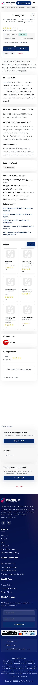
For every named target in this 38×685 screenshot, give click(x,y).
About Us (4, 535)
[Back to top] (3, 663)
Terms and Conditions (9, 588)
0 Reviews (5, 42)
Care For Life (7, 189)
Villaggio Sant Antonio (11, 186)
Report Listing (19, 486)
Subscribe (19, 625)
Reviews (6, 53)
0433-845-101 (11, 645)
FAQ (2, 542)
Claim (10, 49)
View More (30, 244)
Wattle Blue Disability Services (14, 192)
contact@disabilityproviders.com (18, 649)
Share (13, 53)
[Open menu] (34, 3)
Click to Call (19, 441)
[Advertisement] (19, 402)
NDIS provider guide (8, 571)
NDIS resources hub (8, 564)
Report (21, 53)
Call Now (23, 49)
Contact (4, 539)
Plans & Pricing (6, 592)
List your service (23, 3)
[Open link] (3, 523)
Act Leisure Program (10, 199)
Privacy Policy (6, 585)
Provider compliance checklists (12, 574)
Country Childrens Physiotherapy (15, 180)
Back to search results (7, 426)
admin (12, 342)
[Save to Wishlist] (33, 15)
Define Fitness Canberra (12, 196)
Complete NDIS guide (9, 567)
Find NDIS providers (8, 549)
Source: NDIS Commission (28, 38)
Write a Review (23, 42)
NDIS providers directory (10, 553)
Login (14, 369)
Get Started (19, 478)
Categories (5, 546)
